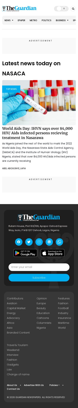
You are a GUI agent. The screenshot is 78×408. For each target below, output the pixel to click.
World (61, 328)
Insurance (64, 318)
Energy (11, 313)
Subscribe (39, 277)
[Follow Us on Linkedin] (49, 242)
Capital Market (16, 308)
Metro (33, 20)
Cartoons (43, 318)
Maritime (63, 323)
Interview (12, 355)
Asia (9, 328)
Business (61, 20)
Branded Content (18, 332)
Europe (41, 303)
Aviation (12, 303)
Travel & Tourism (17, 345)
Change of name (18, 374)
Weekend (13, 350)
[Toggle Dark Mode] (61, 8)
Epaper (21, 20)
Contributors (15, 298)
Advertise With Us (34, 385)
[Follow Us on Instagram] (39, 242)
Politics (46, 20)
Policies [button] (54, 385)
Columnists (44, 323)
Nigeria (41, 328)
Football (63, 308)
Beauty (41, 308)
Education (43, 313)
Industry (63, 313)
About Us (12, 385)
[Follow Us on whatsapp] (59, 242)
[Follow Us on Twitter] (29, 242)
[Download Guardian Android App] (25, 253)
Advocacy (13, 318)
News (8, 20)
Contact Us (13, 388)
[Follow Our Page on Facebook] (18, 242)
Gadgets (13, 364)
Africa (10, 323)
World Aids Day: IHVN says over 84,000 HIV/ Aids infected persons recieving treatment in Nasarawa (37, 133)
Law (9, 369)
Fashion (63, 303)
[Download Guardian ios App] (52, 253)
